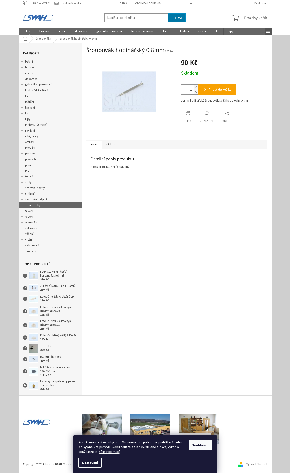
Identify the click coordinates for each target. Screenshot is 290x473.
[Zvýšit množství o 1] (196, 87)
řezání (29, 176)
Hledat (176, 18)
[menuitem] (27, 31)
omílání (29, 142)
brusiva (30, 67)
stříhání (30, 194)
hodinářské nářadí (36, 90)
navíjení (30, 131)
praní (28, 165)
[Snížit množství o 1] (196, 92)
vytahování (32, 245)
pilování (30, 148)
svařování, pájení (36, 199)
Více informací (109, 451)
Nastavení (90, 462)
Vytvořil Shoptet (256, 464)
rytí (27, 171)
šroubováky (32, 205)
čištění (29, 73)
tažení (29, 217)
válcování (31, 228)
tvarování (31, 222)
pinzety (30, 153)
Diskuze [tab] (111, 144)
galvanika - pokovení (38, 84)
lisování (30, 108)
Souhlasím (200, 445)
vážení (29, 234)
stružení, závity (35, 188)
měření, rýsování (36, 125)
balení (29, 62)
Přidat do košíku (220, 89)
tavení (29, 211)
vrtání (28, 240)
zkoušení (31, 251)
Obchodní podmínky (148, 3)
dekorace (31, 79)
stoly (28, 182)
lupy (27, 119)
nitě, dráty (31, 136)
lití (26, 113)
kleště (29, 96)
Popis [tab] (94, 144)
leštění (29, 102)
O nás (123, 3)
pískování (31, 159)
